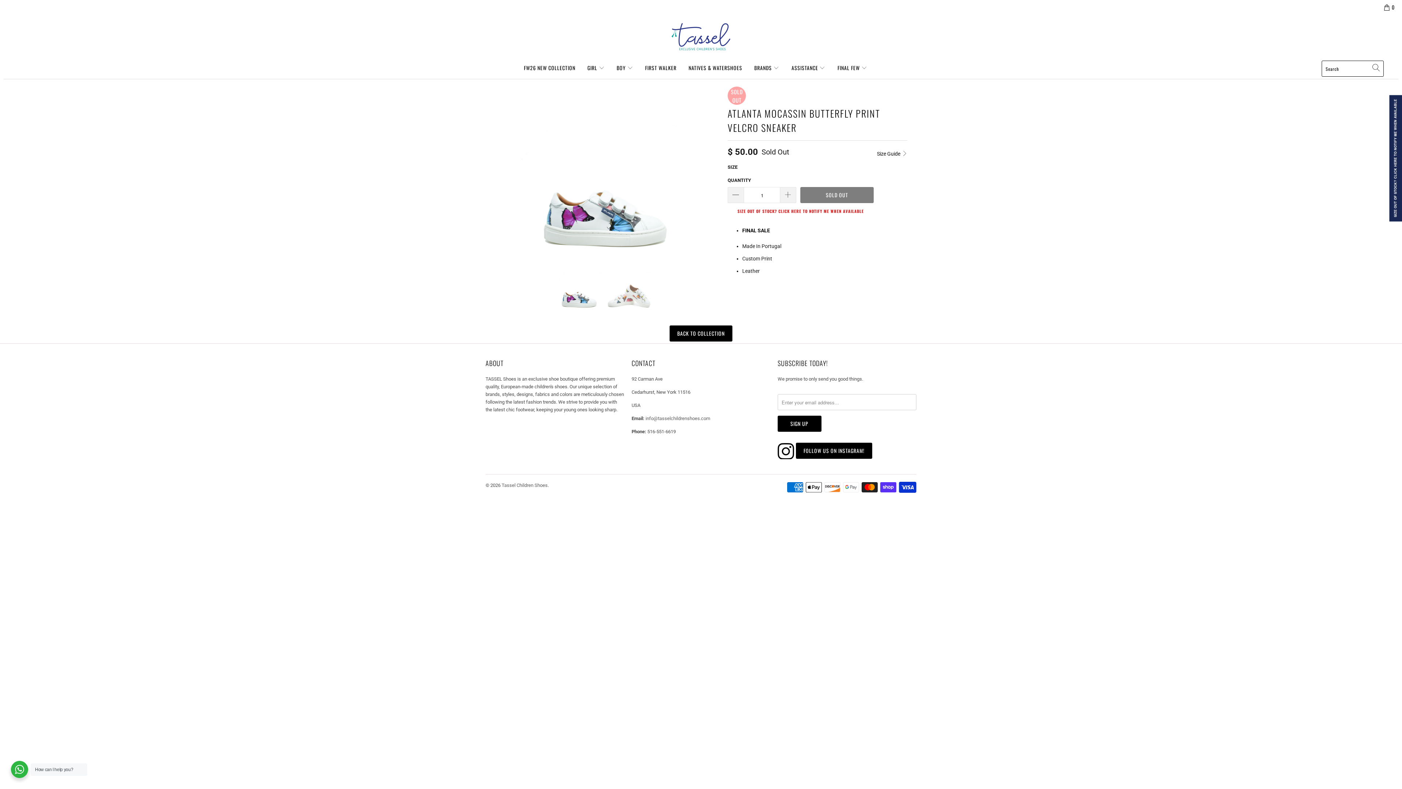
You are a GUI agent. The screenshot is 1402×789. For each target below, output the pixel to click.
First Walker (661, 68)
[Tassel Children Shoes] (701, 37)
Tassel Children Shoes (525, 485)
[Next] (713, 169)
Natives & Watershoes (715, 68)
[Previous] (494, 169)
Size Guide (889, 154)
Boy (622, 68)
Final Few (849, 68)
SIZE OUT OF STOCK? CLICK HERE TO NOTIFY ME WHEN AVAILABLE (801, 211)
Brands (763, 68)
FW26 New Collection (549, 68)
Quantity (739, 180)
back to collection (701, 333)
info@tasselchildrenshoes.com (678, 418)
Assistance (806, 68)
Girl (593, 68)
